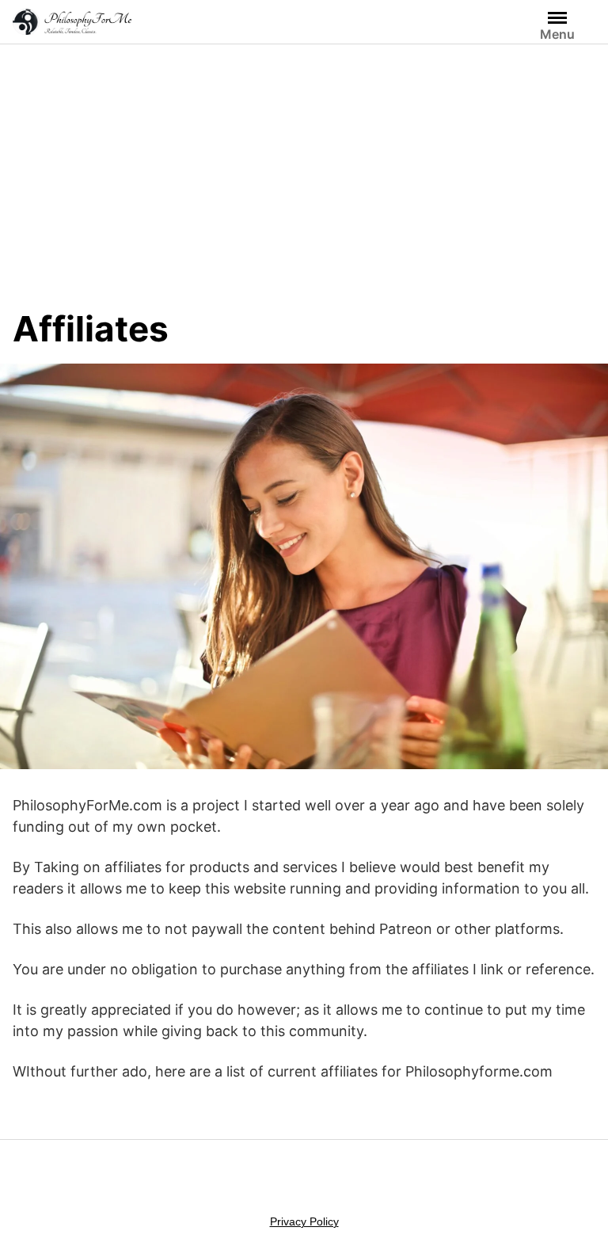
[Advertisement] (304, 188)
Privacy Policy (304, 1221)
